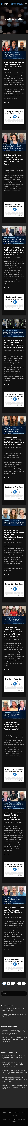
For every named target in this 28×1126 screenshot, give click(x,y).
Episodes (17, 1112)
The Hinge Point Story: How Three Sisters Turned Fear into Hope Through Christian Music (13, 631)
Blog (23, 1112)
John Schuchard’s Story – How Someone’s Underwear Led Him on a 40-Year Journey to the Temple (14, 1032)
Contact (14, 1115)
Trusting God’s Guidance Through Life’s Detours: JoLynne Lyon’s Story (14, 725)
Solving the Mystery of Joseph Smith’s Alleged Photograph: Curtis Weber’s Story (13, 343)
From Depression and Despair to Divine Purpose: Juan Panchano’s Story (13, 816)
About (10, 1112)
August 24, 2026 (8, 72)
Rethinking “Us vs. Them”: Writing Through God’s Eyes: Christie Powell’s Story (13, 159)
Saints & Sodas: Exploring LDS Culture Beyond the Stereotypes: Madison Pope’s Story (14, 534)
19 (19, 983)
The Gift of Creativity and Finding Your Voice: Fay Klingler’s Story (14, 911)
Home (4, 1112)
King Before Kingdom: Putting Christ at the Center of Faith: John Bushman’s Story (14, 251)
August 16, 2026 (8, 167)
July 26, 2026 (7, 447)
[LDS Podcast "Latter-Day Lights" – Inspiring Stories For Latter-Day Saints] (12, 2)
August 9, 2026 (7, 257)
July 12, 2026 (7, 542)
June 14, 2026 (7, 639)
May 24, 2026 (7, 917)
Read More (7, 102)
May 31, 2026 (7, 822)
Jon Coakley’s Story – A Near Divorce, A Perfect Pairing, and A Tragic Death (14, 1039)
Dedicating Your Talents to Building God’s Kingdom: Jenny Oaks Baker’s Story (14, 441)
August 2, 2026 (7, 350)
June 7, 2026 (7, 732)
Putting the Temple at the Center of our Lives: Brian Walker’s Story (14, 65)
